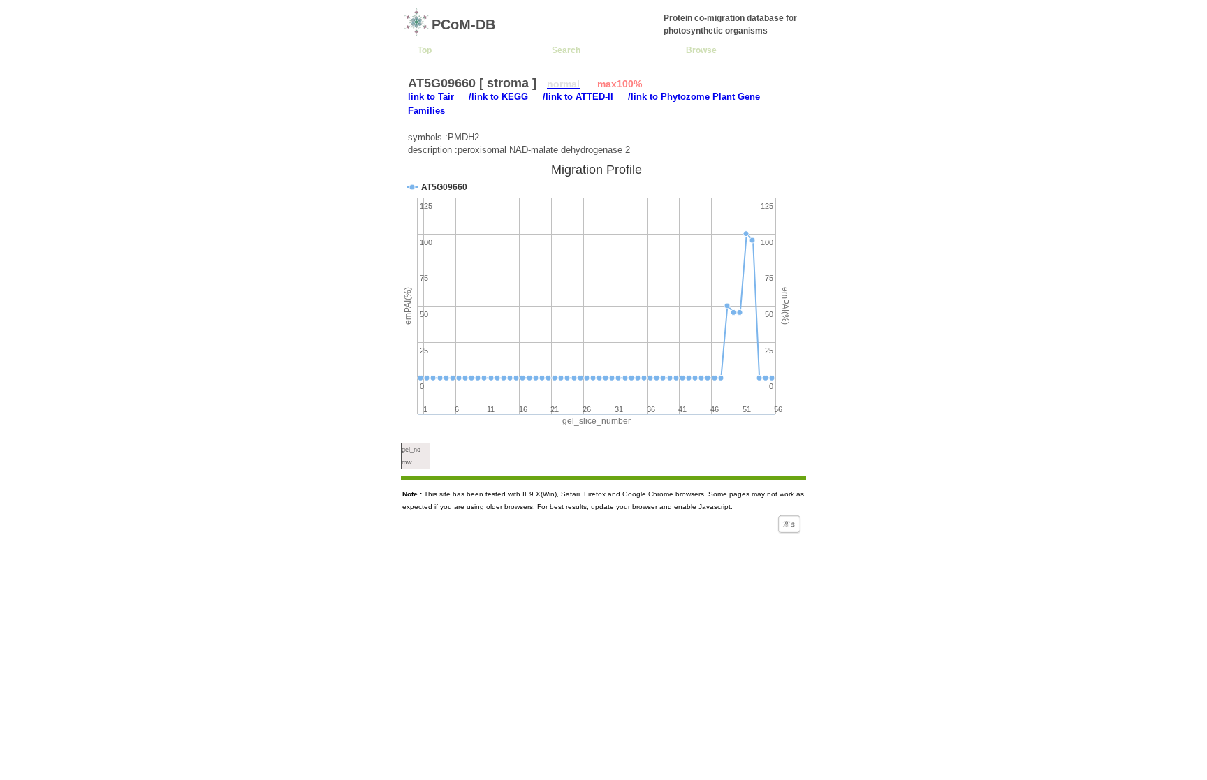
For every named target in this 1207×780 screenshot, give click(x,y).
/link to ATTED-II (579, 96)
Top (425, 49)
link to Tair (432, 96)
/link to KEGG (500, 96)
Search (566, 49)
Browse (701, 49)
